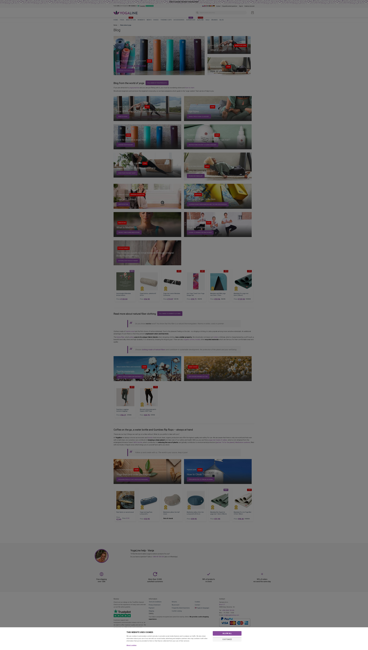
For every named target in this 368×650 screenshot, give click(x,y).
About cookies (131, 645)
